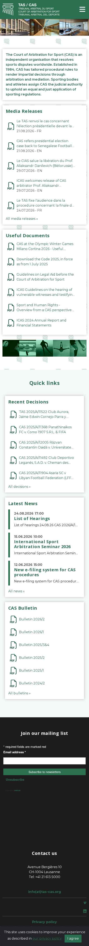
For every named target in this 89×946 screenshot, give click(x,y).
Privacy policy (44, 922)
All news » (16, 591)
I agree (73, 938)
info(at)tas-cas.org (44, 892)
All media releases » (22, 219)
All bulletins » (19, 693)
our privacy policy (47, 938)
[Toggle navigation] (82, 9)
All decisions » (19, 487)
